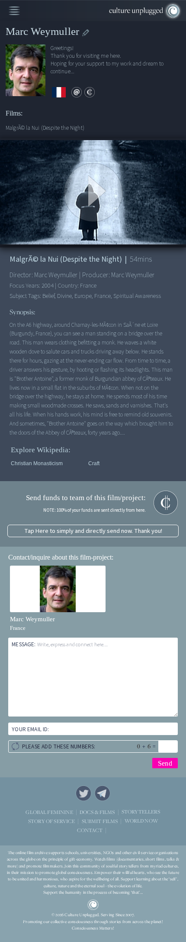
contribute (89, 92)
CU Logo (93, 905)
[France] (59, 92)
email (76, 92)
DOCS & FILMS (97, 812)
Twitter (83, 793)
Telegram (102, 793)
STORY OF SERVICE (51, 821)
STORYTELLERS (141, 812)
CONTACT (90, 830)
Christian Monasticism (37, 463)
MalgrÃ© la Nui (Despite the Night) (45, 128)
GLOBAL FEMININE (49, 812)
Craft (93, 463)
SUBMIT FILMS (100, 821)
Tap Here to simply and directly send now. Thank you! (93, 530)
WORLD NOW (141, 821)
